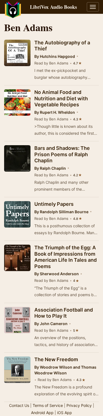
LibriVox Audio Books (53, 6)
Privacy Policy (79, 405)
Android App (42, 412)
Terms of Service (48, 405)
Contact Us (19, 405)
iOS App (64, 412)
